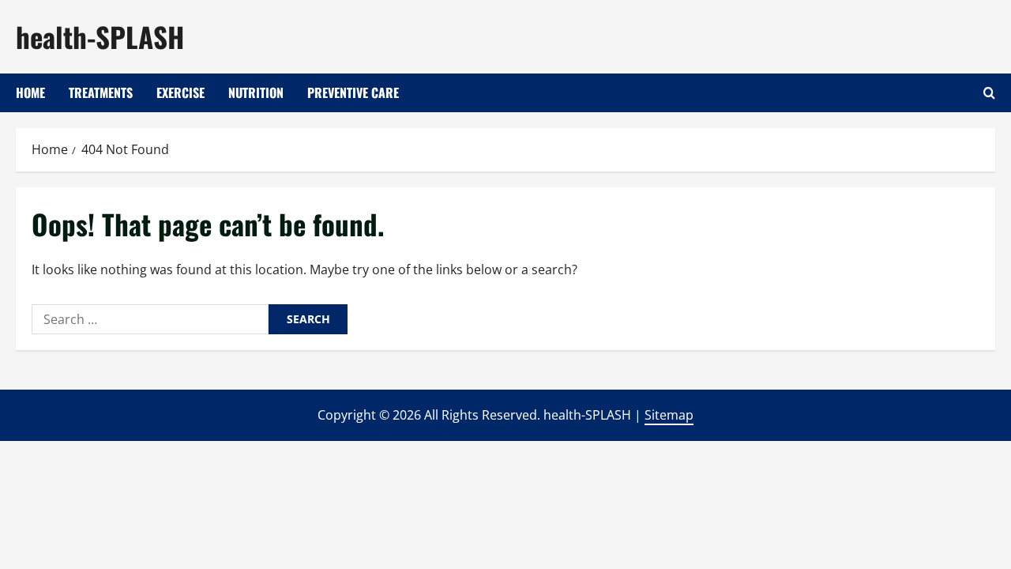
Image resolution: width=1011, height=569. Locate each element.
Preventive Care (353, 92)
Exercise (180, 92)
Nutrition (256, 92)
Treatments (101, 92)
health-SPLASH (100, 36)
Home (30, 92)
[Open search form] (989, 92)
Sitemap (669, 415)
